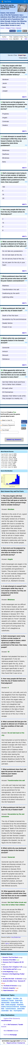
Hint (26, 74)
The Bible (16, 998)
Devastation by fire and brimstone (14, 319)
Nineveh (5, 355)
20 (3, 198)
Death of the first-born (10, 315)
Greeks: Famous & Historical (10, 1006)
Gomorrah (5, 348)
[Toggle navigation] (25, 1)
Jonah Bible (5, 1010)
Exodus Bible (15, 1002)
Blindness (5, 158)
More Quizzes (11, 1030)
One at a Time (12, 55)
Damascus (5, 359)
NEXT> (24, 97)
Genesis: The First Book (10, 957)
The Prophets (17, 1010)
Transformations (10, 1008)
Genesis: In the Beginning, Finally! (13, 974)
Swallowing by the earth (10, 293)
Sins (11, 1010)
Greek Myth (18, 1000)
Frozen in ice (7, 327)
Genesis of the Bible (9, 960)
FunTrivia (10, 1034)
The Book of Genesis (10, 985)
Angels (4, 118)
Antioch (5, 351)
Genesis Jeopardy (9, 988)
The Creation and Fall (10, 969)
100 (3, 187)
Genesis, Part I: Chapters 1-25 (12, 967)
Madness (5, 286)
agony (7, 943)
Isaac (4, 87)
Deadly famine (7, 323)
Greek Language (10, 1004)
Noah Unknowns (8, 990)
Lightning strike (7, 297)
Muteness (5, 150)
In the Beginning (8, 971)
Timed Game (23, 58)
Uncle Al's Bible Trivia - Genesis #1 (14, 981)
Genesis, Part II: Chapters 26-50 (13, 962)
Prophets (5, 114)
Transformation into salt (10, 289)
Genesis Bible (5, 1002)
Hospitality (20, 1004)
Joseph (5, 91)
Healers (5, 125)
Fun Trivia (7, 1)
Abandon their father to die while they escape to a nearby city (14, 397)
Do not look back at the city (12, 255)
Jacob (4, 83)
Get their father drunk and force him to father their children (13, 383)
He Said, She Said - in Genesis (12, 978)
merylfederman (4, 39)
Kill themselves (7, 392)
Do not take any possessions (12, 251)
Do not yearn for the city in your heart (13, 264)
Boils (4, 162)
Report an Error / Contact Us (16, 1043)
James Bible (21, 1008)
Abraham (5, 79)
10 (3, 194)
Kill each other (7, 388)
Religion (9, 998)
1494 (25, 39)
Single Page (22, 55)
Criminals (5, 121)
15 (3, 223)
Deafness (5, 154)
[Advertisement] (14, 47)
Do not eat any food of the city (13, 259)
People (3, 998)
